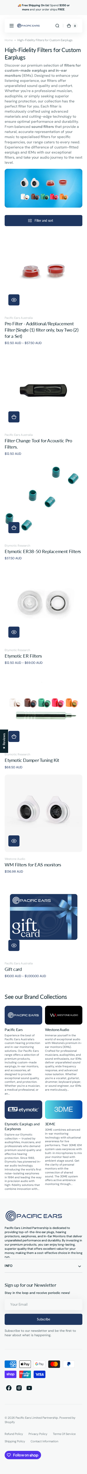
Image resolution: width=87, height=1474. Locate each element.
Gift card (13, 969)
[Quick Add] (13, 416)
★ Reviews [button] (4, 741)
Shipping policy (15, 1441)
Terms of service (64, 1434)
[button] (11, 26)
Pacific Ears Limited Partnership (37, 1418)
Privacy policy (38, 1434)
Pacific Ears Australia (19, 318)
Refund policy (14, 1434)
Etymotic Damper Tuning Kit (32, 760)
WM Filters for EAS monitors (33, 864)
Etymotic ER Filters (23, 656)
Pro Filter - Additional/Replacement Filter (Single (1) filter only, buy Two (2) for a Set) (41, 330)
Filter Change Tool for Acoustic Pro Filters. (38, 443)
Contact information (44, 1441)
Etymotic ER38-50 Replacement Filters (43, 551)
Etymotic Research (17, 546)
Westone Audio (15, 859)
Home (9, 40)
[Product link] (43, 289)
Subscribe (43, 1319)
